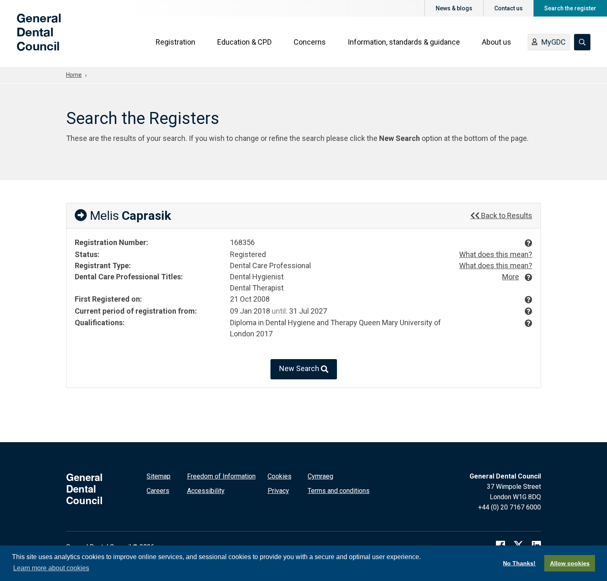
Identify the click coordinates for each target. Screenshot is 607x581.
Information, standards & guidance (404, 42)
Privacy (278, 491)
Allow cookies (570, 563)
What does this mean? (495, 254)
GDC (30, 38)
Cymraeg (320, 476)
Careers (158, 491)
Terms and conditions (339, 491)
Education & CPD (244, 42)
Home (74, 74)
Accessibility (206, 491)
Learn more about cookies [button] (51, 567)
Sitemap (159, 476)
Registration (175, 42)
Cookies (280, 476)
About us (496, 42)
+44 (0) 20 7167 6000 (509, 507)
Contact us (508, 8)
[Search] (582, 42)
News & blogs (454, 8)
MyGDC (553, 42)
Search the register (570, 8)
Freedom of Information (221, 476)
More (510, 276)
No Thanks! (519, 563)
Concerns (310, 42)
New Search (300, 368)
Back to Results (505, 215)
